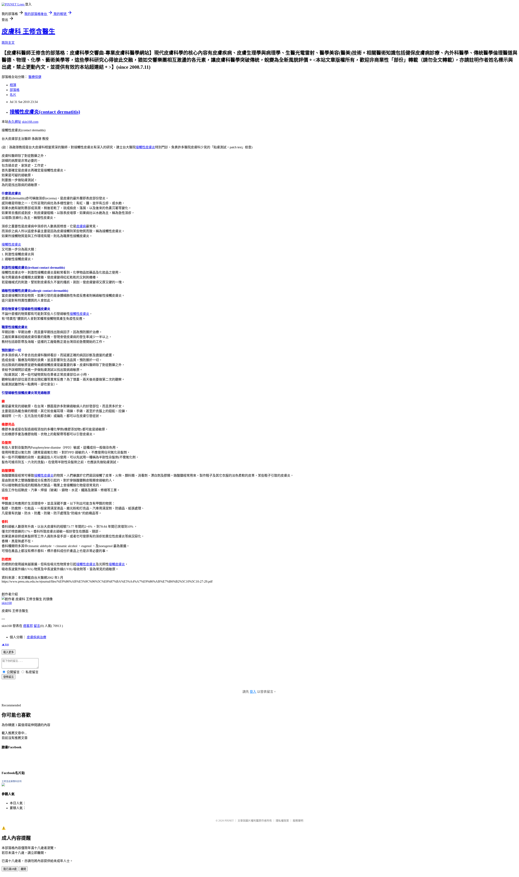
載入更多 (8, 652)
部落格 (14, 90)
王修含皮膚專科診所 (12, 781)
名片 (13, 94)
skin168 (7, 603)
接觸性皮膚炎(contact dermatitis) (45, 111)
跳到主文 (8, 42)
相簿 (13, 85)
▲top (5, 644)
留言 (37, 626)
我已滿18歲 (10, 869)
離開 (23, 869)
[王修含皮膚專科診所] (3, 785)
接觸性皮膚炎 (145, 147)
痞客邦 (28, 626)
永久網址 (14, 121)
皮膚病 (81, 226)
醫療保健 (34, 77)
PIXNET (229, 820)
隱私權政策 (282, 820)
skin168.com (30, 121)
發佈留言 (8, 676)
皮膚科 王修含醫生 (28, 31)
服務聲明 (298, 820)
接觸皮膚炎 (117, 564)
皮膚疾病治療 (36, 637)
